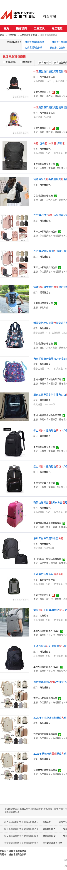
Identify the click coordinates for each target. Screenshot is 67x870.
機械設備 (21, 28)
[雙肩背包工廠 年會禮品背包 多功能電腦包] (14, 621)
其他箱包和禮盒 (47, 579)
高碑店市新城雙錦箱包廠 (45, 231)
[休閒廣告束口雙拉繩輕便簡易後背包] (14, 119)
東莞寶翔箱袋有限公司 (44, 164)
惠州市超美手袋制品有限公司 (47, 379)
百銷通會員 (11, 62)
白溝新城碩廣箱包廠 (43, 303)
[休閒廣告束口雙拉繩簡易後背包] (14, 83)
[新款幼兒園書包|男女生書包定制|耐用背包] (14, 514)
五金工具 (39, 28)
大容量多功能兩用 (48, 574)
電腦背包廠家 (49, 836)
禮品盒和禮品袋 (47, 77)
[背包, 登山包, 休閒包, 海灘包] (15, 155)
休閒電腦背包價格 (17, 851)
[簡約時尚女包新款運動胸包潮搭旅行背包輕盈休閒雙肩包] (14, 191)
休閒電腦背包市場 (28, 35)
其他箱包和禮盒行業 (52, 843)
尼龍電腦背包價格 (33, 47)
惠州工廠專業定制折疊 (48, 538)
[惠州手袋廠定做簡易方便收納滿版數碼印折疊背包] (14, 370)
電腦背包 (47, 821)
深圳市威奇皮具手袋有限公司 (47, 523)
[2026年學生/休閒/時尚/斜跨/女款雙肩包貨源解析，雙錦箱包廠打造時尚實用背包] (14, 226)
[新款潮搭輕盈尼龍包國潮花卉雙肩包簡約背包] (14, 334)
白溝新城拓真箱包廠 (43, 195)
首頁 (6, 28)
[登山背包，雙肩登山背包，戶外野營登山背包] (14, 442)
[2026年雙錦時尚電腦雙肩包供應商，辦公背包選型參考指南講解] (14, 765)
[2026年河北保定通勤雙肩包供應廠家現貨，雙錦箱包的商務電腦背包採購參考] (14, 729)
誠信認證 (27, 62)
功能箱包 (44, 615)
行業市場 (49, 16)
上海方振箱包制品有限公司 (46, 630)
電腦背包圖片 (49, 829)
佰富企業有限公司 (42, 92)
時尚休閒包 (45, 148)
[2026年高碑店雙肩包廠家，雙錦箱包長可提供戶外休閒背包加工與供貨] (14, 262)
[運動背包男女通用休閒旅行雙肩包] (14, 298)
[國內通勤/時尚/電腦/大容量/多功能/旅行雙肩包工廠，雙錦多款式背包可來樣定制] (14, 693)
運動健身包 (45, 292)
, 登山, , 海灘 (49, 143)
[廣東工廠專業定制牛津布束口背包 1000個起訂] (14, 406)
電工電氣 (57, 28)
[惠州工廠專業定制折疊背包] (14, 550)
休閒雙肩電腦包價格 (34, 42)
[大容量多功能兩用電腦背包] (14, 586)
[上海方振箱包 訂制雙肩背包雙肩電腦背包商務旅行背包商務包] (14, 657)
